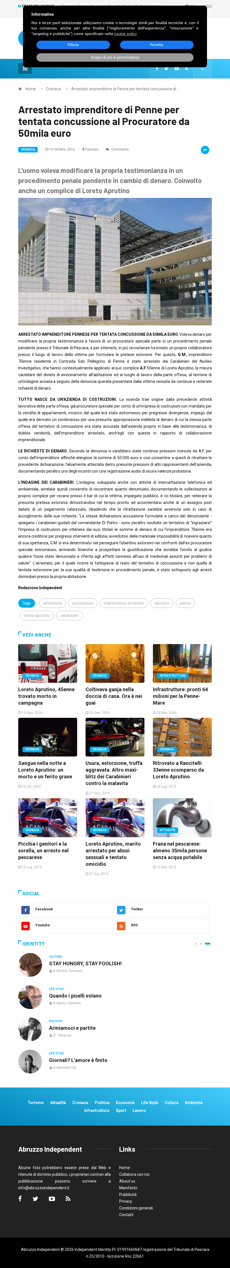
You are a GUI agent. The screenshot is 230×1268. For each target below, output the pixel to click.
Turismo (36, 1102)
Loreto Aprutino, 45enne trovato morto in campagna (46, 696)
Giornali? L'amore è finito (78, 1060)
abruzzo (162, 603)
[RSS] (186, 68)
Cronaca (53, 89)
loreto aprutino (37, 615)
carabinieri (69, 615)
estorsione (52, 603)
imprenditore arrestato (124, 603)
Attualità (167, 830)
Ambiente (194, 1102)
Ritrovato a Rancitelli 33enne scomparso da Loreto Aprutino (178, 769)
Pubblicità (128, 1194)
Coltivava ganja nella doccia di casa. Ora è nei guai (114, 696)
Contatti (126, 1215)
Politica (55, 1021)
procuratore (82, 603)
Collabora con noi (134, 1174)
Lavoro (139, 1110)
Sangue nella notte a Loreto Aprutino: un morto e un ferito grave (45, 769)
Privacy (125, 1201)
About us (127, 1181)
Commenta (120, 149)
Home (30, 89)
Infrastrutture (173, 675)
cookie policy (125, 33)
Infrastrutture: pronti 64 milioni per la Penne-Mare (180, 696)
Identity (33, 944)
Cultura (55, 956)
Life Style (56, 989)
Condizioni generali (136, 1208)
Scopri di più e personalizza (115, 57)
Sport (121, 1110)
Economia (125, 1102)
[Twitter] (166, 68)
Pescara (91, 149)
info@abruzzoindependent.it (43, 1188)
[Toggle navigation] (25, 68)
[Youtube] (176, 68)
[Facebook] (157, 68)
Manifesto (128, 1188)
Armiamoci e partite (72, 1028)
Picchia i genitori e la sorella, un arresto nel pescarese (43, 850)
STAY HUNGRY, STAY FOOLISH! (85, 963)
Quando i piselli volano (75, 996)
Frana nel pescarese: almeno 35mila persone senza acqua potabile (180, 850)
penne (185, 603)
